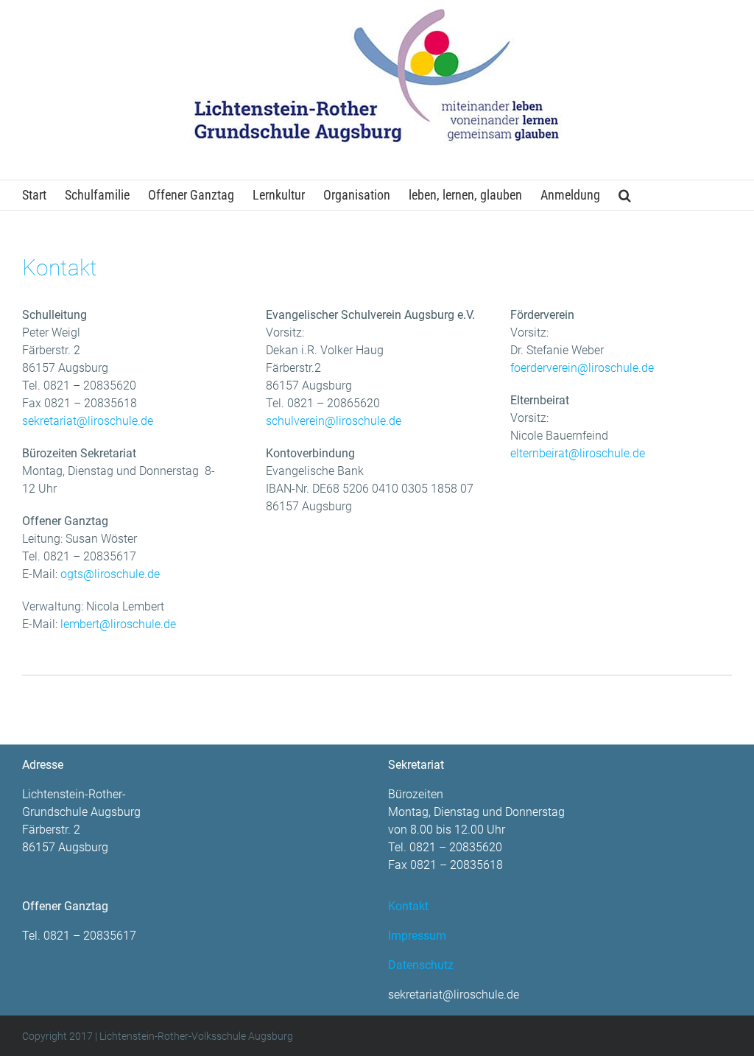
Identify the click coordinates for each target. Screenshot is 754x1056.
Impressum (417, 936)
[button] (625, 195)
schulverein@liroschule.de (333, 421)
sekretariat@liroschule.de (87, 421)
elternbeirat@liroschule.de (577, 453)
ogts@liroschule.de (110, 574)
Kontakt (408, 906)
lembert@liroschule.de (118, 624)
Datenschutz (421, 965)
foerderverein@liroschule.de (582, 368)
